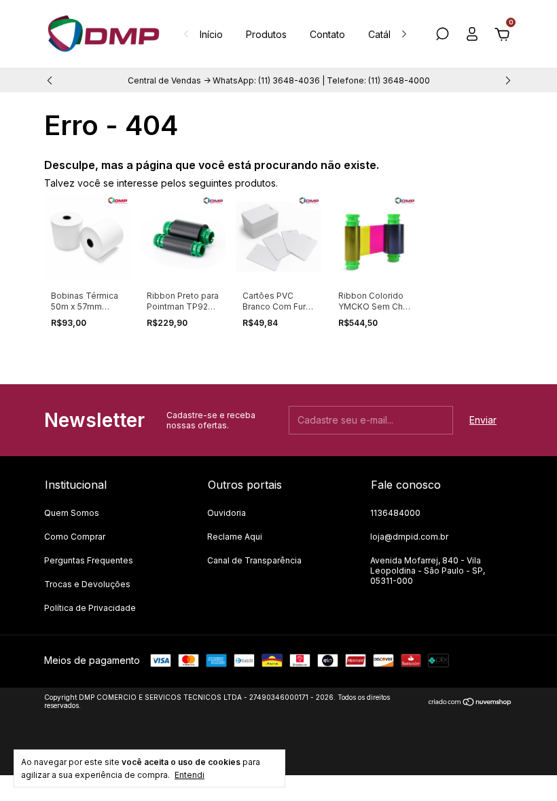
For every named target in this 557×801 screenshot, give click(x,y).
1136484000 (395, 513)
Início (211, 34)
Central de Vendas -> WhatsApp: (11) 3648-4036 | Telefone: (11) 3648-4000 (279, 80)
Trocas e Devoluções (87, 584)
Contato (327, 34)
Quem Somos (71, 513)
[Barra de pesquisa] (442, 35)
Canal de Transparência (254, 560)
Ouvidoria (226, 513)
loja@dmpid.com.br (409, 537)
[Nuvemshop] (470, 703)
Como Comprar (74, 537)
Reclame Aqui (234, 537)
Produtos (266, 34)
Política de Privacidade (90, 608)
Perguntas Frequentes (88, 560)
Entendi (189, 775)
